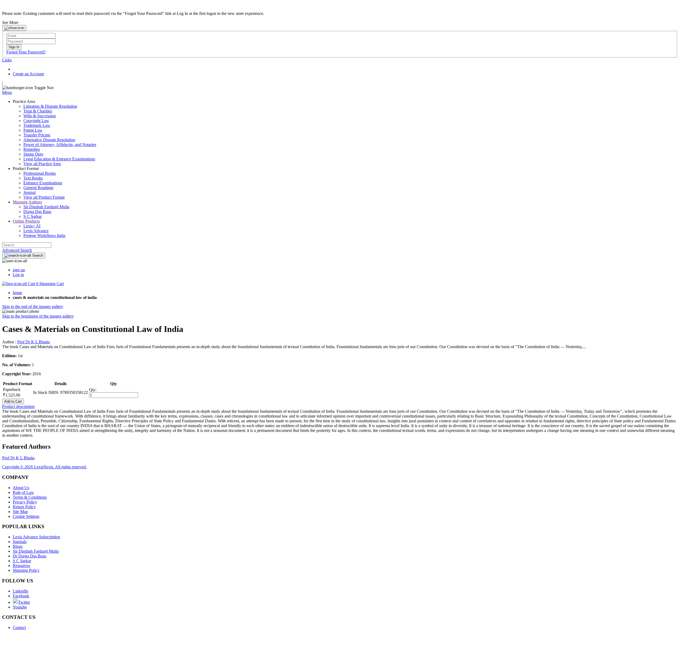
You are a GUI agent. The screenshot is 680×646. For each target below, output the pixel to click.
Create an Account (28, 74)
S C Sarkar (22, 561)
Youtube (20, 607)
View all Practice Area (42, 163)
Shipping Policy (26, 570)
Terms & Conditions (30, 497)
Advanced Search (17, 250)
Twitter (24, 602)
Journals (20, 541)
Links (7, 60)
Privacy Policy (25, 502)
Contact (19, 627)
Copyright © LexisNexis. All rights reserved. (44, 467)
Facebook (21, 596)
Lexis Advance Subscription (36, 537)
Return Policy (24, 507)
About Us (21, 487)
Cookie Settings (26, 516)
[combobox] (26, 245)
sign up (19, 270)
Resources (21, 565)
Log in (18, 274)
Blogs (18, 546)
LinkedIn (20, 591)
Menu (7, 92)
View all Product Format (44, 197)
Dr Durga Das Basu (29, 556)
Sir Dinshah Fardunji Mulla (36, 551)
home (17, 292)
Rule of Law (23, 492)
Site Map (20, 511)
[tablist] (340, 406)
